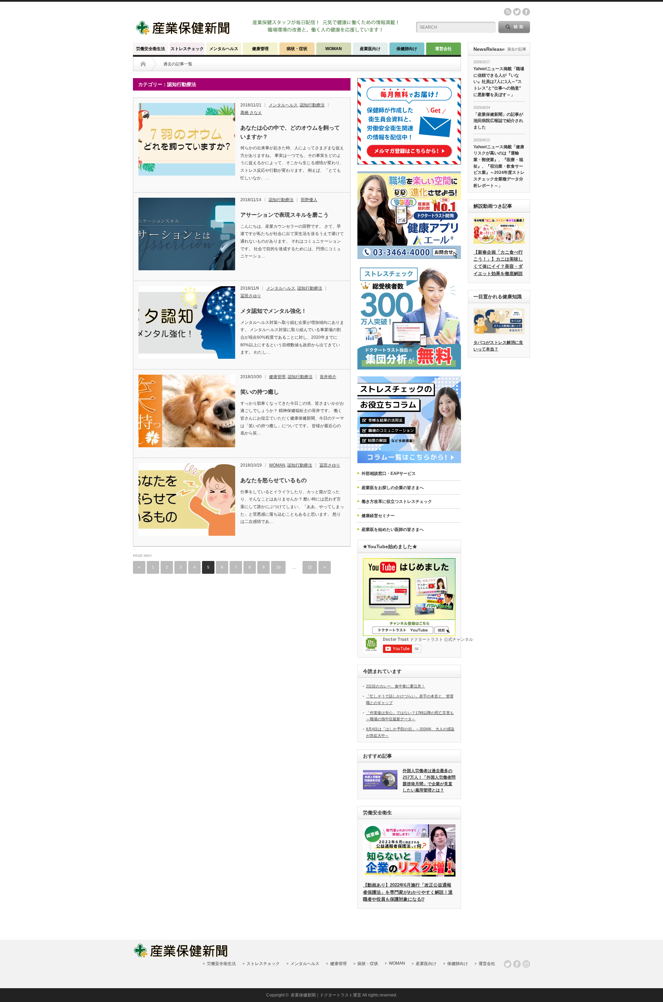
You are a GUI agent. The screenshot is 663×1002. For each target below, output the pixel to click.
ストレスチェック (187, 48)
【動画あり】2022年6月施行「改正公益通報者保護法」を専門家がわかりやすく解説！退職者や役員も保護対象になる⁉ (408, 892)
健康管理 (260, 48)
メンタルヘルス (223, 48)
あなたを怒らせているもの (273, 480)
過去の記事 (516, 49)
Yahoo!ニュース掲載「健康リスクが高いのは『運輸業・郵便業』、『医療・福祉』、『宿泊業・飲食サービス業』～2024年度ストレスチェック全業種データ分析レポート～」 (499, 166)
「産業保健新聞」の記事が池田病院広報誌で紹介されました (498, 121)
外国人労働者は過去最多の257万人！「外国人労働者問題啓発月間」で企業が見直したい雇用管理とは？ (429, 780)
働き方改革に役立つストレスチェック (397, 501)
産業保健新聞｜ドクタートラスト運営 (326, 995)
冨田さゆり (250, 295)
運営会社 (443, 48)
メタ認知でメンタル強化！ (273, 311)
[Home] (143, 64)
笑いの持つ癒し (259, 392)
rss (507, 12)
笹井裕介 (328, 376)
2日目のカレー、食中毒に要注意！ (395, 686)
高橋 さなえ (251, 112)
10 (278, 567)
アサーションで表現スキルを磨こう (284, 215)
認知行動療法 (312, 105)
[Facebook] (517, 964)
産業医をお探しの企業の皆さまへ (393, 487)
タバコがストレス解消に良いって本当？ (498, 346)
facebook (526, 12)
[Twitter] (507, 964)
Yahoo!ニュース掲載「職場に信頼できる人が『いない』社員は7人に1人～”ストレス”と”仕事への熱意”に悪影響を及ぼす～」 (498, 81)
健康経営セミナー (378, 515)
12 (310, 567)
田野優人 (309, 199)
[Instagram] (526, 964)
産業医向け (370, 48)
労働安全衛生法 (150, 48)
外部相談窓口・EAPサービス (389, 473)
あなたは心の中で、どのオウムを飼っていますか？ (290, 132)
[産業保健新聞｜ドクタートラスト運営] (183, 32)
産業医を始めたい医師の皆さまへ (393, 529)
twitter (517, 12)
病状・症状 (297, 48)
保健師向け (406, 48)
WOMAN (333, 48)
